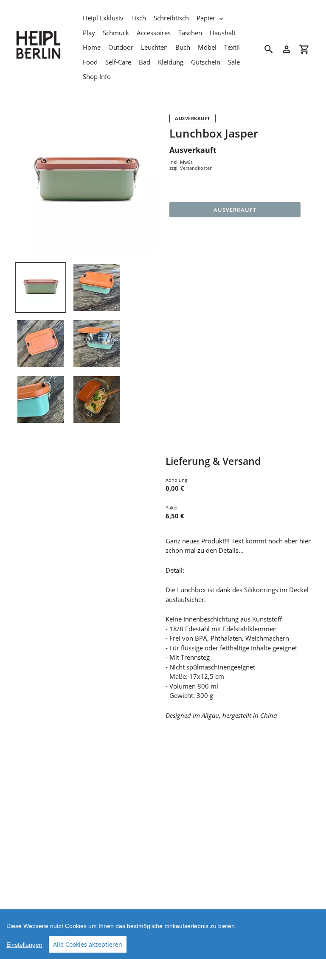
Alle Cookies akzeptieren (87, 944)
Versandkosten (196, 168)
